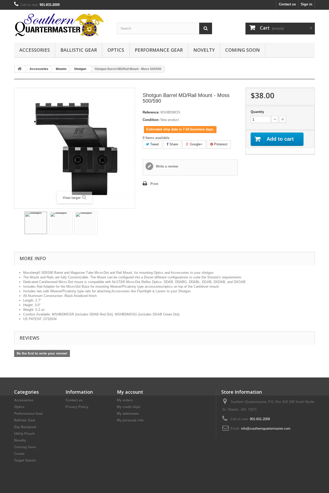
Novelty (204, 50)
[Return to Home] (19, 69)
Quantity (257, 112)
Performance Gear (159, 50)
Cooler (19, 454)
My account (130, 392)
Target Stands (25, 460)
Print (154, 184)
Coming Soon (242, 50)
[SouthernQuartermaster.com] (61, 25)
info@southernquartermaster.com (265, 428)
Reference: (151, 112)
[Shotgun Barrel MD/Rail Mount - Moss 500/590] (35, 223)
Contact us (287, 4)
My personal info (130, 420)
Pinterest (220, 144)
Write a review (166, 166)
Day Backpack (25, 427)
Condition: (151, 120)
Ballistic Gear (78, 50)
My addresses (128, 414)
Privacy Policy (77, 407)
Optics (115, 50)
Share (173, 144)
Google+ (196, 144)
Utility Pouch (24, 434)
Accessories (34, 50)
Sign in (306, 4)
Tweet (154, 144)
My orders (125, 400)
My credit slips (128, 407)
